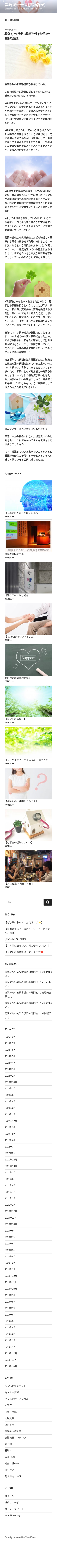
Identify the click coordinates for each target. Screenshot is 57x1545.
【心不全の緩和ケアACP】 (19, 842)
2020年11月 (11, 1217)
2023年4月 (10, 1101)
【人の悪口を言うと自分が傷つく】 (24, 513)
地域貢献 (9, 1418)
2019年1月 (10, 1347)
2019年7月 (10, 1308)
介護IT (8, 1405)
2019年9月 (10, 1295)
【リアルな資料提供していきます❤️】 (25, 952)
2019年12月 (11, 1275)
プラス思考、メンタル (16, 1398)
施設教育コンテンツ (15, 1437)
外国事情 (9, 1424)
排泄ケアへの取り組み (16, 595)
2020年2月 (10, 1269)
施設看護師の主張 (14, 554)
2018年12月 (11, 1353)
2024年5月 (10, 1056)
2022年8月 (10, 1133)
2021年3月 (10, 1198)
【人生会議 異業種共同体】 (19, 883)
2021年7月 (10, 1172)
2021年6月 (10, 1179)
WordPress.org (12, 1515)
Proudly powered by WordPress (20, 1537)
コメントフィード (14, 1509)
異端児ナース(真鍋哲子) (25, 5)
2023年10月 (11, 1082)
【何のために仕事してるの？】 (21, 801)
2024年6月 (10, 1049)
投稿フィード (12, 1502)
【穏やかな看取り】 (15, 719)
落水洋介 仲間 (13, 1476)
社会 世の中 (12, 1463)
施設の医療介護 (13, 1431)
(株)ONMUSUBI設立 (15, 939)
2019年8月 (10, 1301)
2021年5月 (10, 1185)
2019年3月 (10, 1334)
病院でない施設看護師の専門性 (21, 971)
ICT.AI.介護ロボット (15, 1386)
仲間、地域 (11, 1411)
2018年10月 (11, 1366)
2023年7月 (10, 1088)
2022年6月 (10, 1140)
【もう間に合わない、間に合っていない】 (27, 945)
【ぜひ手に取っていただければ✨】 (24, 922)
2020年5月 (10, 1250)
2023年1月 (10, 1114)
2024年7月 (10, 1043)
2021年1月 (10, 1204)
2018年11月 (11, 1359)
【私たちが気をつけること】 (20, 636)
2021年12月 (11, 1159)
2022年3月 (10, 1146)
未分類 (8, 1444)
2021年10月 (11, 1166)
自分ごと (9, 1470)
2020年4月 (10, 1256)
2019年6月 (10, 1314)
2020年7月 (10, 1237)
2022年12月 (11, 1121)
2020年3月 (10, 1263)
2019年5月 (10, 1321)
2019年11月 (11, 1282)
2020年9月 (10, 1230)
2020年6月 (10, 1243)
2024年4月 (10, 1062)
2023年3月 (10, 1108)
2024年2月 (10, 1075)
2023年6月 (10, 1095)
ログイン (9, 1496)
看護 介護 (10, 1457)
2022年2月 (10, 1153)
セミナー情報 (12, 1392)
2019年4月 (10, 1327)
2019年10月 (11, 1288)
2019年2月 (10, 1340)
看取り (8, 1450)
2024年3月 (10, 1069)
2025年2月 (10, 1037)
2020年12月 (11, 1211)
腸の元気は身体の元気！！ (19, 677)
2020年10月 (11, 1224)
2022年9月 (10, 1127)
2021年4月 (10, 1192)
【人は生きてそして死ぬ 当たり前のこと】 (28, 760)
